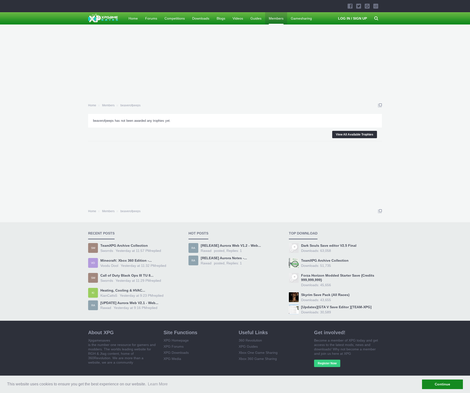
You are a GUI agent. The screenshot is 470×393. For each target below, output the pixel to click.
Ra (93, 305)
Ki (93, 292)
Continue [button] (442, 384)
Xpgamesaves (99, 340)
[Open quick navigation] (380, 105)
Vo (93, 262)
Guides (255, 18)
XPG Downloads (176, 353)
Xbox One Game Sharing (258, 353)
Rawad (105, 308)
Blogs (221, 18)
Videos (238, 18)
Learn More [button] (158, 384)
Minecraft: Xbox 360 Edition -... (126, 260)
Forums (151, 18)
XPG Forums (174, 346)
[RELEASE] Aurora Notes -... (224, 258)
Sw (93, 247)
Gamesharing (301, 18)
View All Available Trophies (354, 134)
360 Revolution (250, 340)
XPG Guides (248, 346)
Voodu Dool (109, 266)
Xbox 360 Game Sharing (258, 359)
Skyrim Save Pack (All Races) (325, 295)
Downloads (200, 18)
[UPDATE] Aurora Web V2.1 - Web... (129, 303)
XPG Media (172, 359)
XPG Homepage (176, 340)
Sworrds (106, 251)
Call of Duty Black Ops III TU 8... (126, 275)
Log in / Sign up (352, 18)
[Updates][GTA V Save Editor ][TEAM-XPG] (336, 307)
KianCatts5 (108, 295)
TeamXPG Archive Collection (124, 245)
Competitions (174, 18)
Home (133, 18)
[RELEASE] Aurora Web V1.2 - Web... (231, 245)
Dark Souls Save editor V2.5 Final (328, 245)
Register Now (327, 363)
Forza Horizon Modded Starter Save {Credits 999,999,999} (337, 277)
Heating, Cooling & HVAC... (122, 290)
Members (276, 18)
